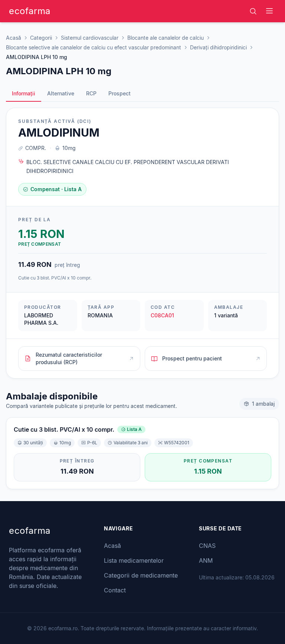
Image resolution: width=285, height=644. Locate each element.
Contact (115, 590)
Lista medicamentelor (134, 560)
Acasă (13, 38)
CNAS (207, 545)
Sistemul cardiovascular (89, 38)
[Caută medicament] (253, 11)
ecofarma (29, 11)
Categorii (41, 38)
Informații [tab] (23, 93)
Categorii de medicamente (141, 575)
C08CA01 (162, 315)
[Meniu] (269, 11)
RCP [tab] (91, 93)
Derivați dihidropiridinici (218, 47)
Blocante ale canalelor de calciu (165, 38)
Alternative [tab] (60, 93)
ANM (206, 560)
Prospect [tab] (119, 93)
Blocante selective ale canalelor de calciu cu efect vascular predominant (93, 47)
